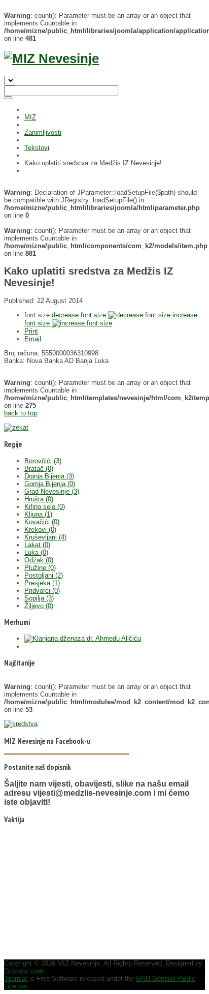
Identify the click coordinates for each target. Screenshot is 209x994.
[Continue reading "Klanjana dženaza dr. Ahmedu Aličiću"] (82, 638)
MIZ (30, 117)
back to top (20, 413)
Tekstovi (36, 148)
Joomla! (15, 978)
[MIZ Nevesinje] (51, 58)
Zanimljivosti (42, 132)
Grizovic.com (23, 971)
